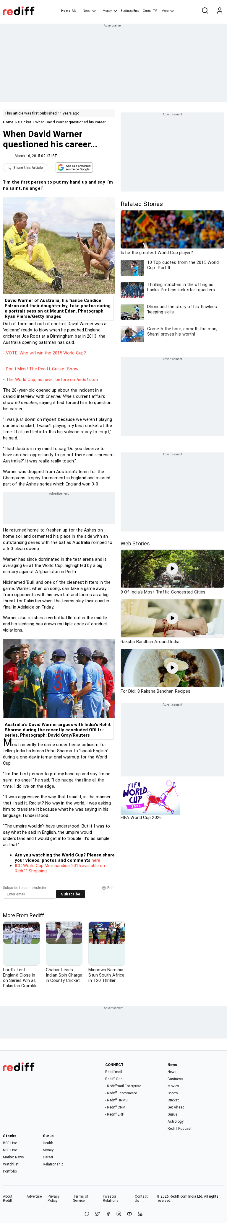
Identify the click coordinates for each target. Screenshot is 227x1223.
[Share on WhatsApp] (87, 1214)
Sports (173, 1093)
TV (155, 11)
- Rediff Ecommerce (121, 1093)
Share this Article (28, 168)
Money (107, 11)
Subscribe (70, 894)
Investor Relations (111, 1198)
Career (48, 1157)
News (86, 11)
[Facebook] (108, 1214)
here (96, 860)
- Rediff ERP (114, 1114)
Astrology (176, 1121)
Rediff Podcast (180, 1128)
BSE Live (10, 1143)
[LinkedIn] (140, 1214)
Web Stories (135, 543)
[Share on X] (97, 1214)
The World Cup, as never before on (52, 379)
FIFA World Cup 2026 (141, 817)
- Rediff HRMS (116, 1100)
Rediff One (113, 1079)
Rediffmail (113, 1072)
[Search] (204, 11)
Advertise (34, 1196)
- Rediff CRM (115, 1107)
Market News (13, 1157)
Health (48, 1143)
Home (65, 11)
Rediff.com (178, 1196)
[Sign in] (219, 11)
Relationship (53, 1164)
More (164, 11)
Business (175, 1079)
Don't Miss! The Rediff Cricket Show (42, 369)
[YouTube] (129, 1214)
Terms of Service (80, 1198)
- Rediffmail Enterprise (123, 1086)
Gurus (147, 11)
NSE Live (10, 1150)
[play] (172, 569)
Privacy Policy (53, 1198)
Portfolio (10, 1171)
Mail (75, 11)
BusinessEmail (131, 11)
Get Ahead (176, 1107)
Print (111, 888)
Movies (173, 1086)
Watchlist (11, 1164)
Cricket (25, 122)
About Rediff (8, 1198)
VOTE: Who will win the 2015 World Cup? (46, 353)
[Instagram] (118, 1214)
